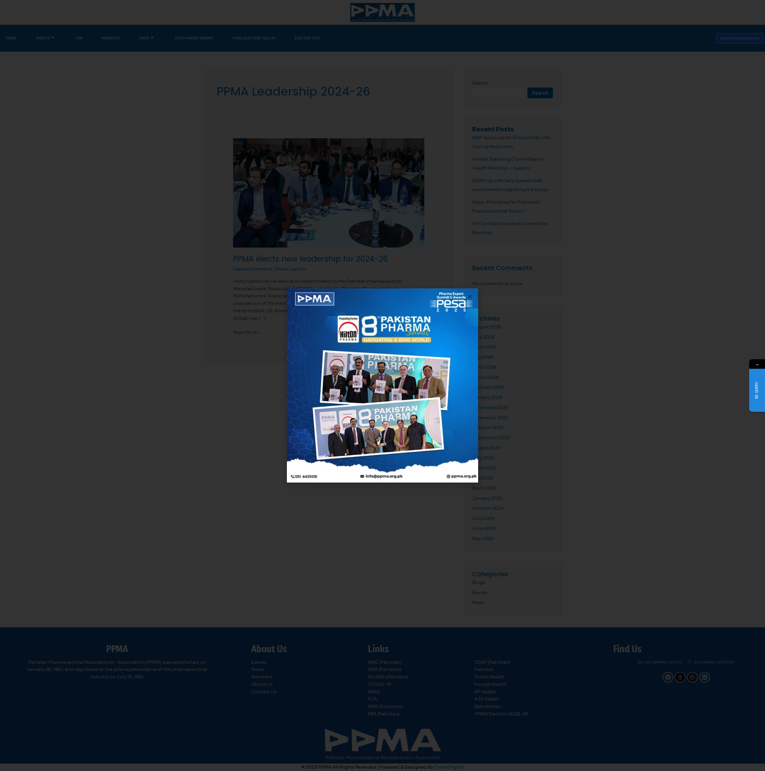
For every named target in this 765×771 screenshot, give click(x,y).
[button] (470, 296)
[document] (382, 385)
